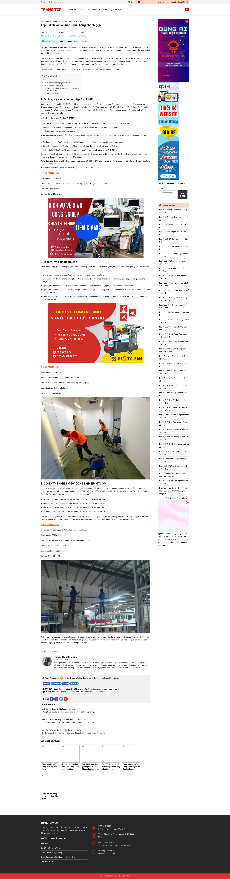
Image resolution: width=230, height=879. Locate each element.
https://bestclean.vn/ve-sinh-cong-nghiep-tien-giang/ (69, 383)
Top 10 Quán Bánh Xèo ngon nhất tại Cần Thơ (173, 438)
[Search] (187, 9)
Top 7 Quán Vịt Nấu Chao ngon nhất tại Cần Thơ (173, 467)
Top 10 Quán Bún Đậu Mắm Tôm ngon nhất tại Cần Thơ (174, 299)
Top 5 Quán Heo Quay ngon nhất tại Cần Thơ (173, 269)
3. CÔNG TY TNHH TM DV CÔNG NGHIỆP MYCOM (61, 88)
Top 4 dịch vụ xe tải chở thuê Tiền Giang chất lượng (61, 730)
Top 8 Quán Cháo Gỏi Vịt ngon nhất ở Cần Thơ (173, 255)
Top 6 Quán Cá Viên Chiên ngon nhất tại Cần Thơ (173, 284)
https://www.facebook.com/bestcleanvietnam (67, 377)
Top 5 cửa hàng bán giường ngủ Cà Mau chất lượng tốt (172, 474)
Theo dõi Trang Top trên (68, 41)
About (44, 651)
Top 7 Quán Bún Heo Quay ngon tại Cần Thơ (172, 452)
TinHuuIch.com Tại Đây (175, 183)
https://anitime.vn (102, 183)
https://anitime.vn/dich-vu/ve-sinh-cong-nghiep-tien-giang (71, 183)
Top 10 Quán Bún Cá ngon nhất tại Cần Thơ (172, 372)
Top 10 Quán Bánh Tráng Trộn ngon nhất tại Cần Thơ (173, 335)
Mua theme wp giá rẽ (65, 833)
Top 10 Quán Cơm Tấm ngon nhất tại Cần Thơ (173, 482)
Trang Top (64, 69)
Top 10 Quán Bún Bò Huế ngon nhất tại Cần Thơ (173, 401)
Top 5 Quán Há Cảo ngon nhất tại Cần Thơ (174, 313)
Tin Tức (81, 10)
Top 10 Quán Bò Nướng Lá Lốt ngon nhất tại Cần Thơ (173, 408)
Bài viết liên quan (52, 93)
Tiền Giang (68, 21)
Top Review (91, 10)
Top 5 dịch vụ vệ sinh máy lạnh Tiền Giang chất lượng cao (63, 719)
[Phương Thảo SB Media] (47, 661)
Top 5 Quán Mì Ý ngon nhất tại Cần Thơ (172, 233)
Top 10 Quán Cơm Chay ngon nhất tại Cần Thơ (173, 218)
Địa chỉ (43, 530)
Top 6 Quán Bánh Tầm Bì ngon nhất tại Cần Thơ (174, 416)
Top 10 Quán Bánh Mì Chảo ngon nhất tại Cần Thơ (174, 277)
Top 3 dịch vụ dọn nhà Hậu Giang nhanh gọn (58, 709)
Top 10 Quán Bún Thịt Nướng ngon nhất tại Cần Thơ (172, 350)
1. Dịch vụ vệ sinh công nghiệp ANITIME (57, 83)
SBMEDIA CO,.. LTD (117, 829)
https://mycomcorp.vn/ (57, 546)
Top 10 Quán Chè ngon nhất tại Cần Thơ (173, 328)
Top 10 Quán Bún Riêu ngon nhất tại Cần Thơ (173, 423)
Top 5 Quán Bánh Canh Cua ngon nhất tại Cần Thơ (174, 321)
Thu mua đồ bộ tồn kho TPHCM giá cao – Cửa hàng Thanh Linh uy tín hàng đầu (173, 491)
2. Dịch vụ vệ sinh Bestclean (53, 85)
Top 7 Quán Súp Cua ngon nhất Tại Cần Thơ (172, 357)
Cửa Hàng (53, 21)
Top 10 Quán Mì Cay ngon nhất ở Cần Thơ (173, 240)
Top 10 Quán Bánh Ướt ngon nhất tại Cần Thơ (173, 386)
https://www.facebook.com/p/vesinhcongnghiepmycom (70, 540)
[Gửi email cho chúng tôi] (129, 2)
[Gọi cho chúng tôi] (132, 2)
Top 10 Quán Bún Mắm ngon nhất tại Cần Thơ (173, 430)
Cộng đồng (45, 21)
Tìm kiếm (161, 188)
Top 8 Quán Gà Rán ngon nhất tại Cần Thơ (173, 225)
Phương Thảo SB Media (67, 36)
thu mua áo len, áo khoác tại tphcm (173, 498)
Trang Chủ (72, 10)
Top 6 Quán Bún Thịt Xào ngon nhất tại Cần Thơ (173, 306)
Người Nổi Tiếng (105, 10)
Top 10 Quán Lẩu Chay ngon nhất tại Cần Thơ (173, 211)
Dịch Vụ (60, 21)
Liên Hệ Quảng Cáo (121, 10)
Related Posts (52, 91)
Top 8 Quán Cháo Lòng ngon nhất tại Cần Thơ (173, 379)
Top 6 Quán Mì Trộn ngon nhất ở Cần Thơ (173, 247)
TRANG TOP (51, 10)
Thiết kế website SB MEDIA (120, 876)
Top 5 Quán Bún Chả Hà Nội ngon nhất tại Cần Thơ (174, 291)
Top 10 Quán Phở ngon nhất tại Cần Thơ (173, 364)
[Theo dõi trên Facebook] (126, 2)
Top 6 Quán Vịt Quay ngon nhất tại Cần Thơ (172, 262)
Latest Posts (53, 651)
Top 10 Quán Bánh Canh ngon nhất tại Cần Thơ (174, 445)
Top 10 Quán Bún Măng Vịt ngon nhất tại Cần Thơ (173, 343)
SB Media (65, 660)
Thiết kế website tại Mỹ (167, 17)
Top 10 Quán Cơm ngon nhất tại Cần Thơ (173, 394)
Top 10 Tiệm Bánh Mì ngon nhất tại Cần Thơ (172, 460)
